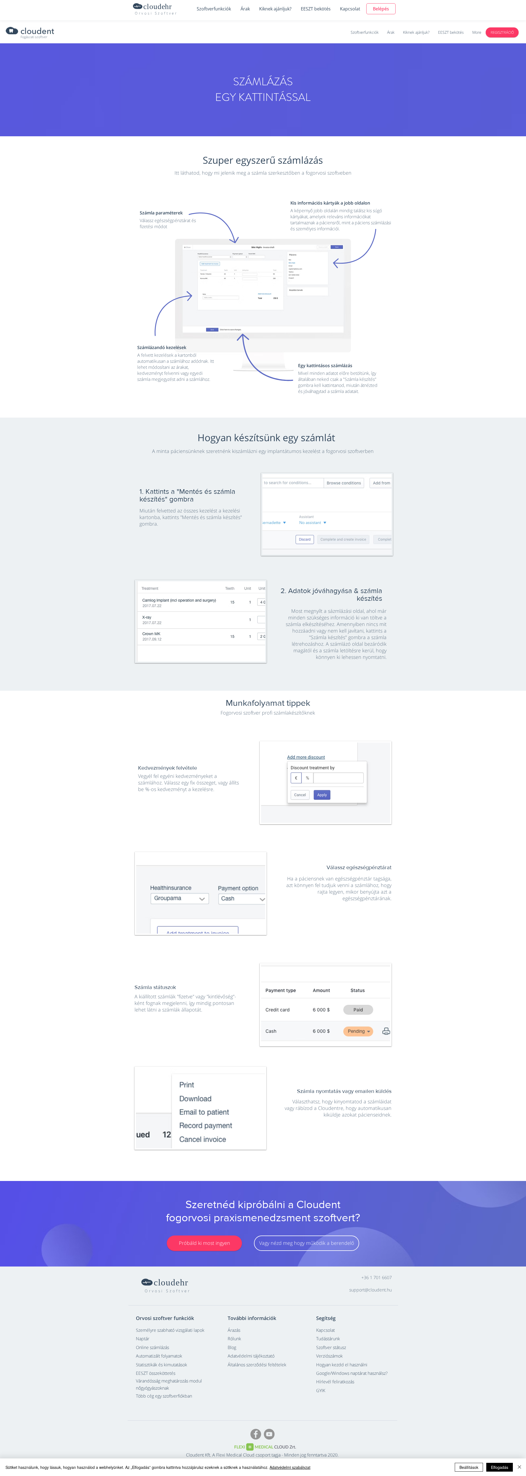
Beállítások (468, 1467)
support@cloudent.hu (370, 1290)
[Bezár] (519, 1467)
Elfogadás (499, 1467)
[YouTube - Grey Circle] (269, 1434)
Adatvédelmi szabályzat (290, 1467)
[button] (214, 9)
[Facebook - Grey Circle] (255, 1434)
